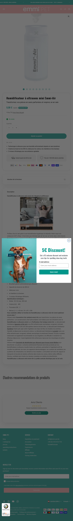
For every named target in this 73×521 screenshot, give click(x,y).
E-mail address (44, 262)
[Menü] (9, 504)
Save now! (54, 272)
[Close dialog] (69, 240)
